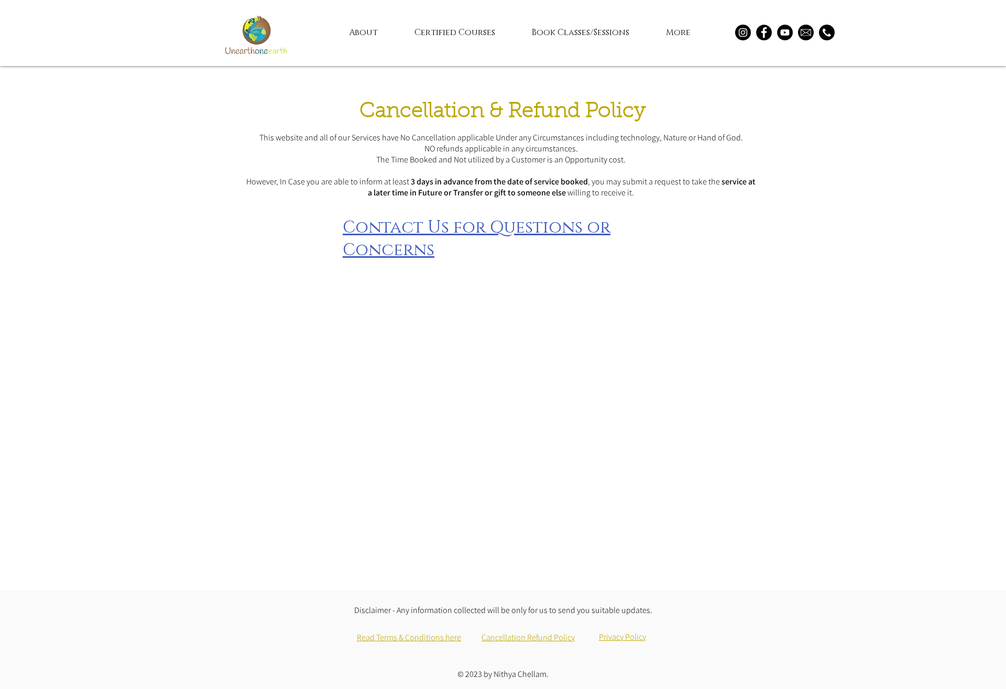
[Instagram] (743, 32)
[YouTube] (785, 32)
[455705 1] (827, 32)
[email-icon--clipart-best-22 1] (806, 32)
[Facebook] (764, 32)
